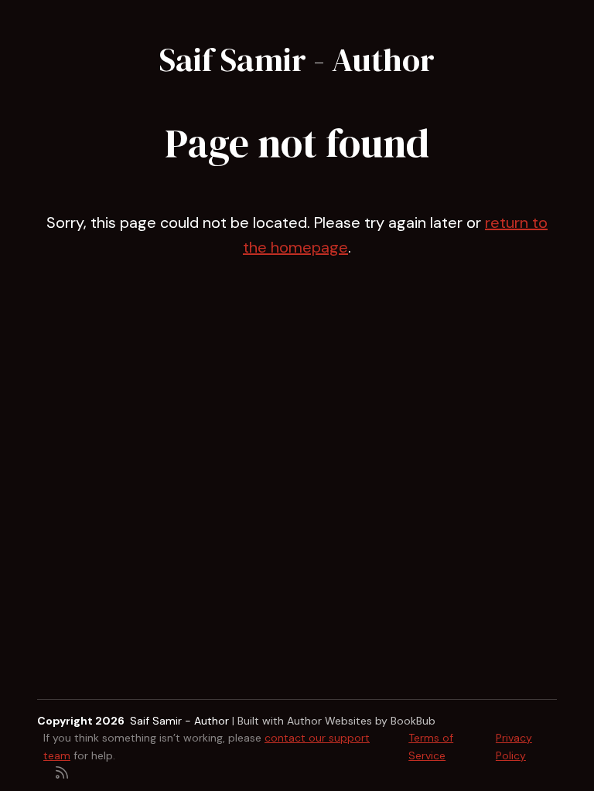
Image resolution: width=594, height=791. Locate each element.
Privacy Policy (514, 746)
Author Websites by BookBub (361, 721)
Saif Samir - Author (297, 59)
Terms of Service (430, 746)
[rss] (62, 771)
